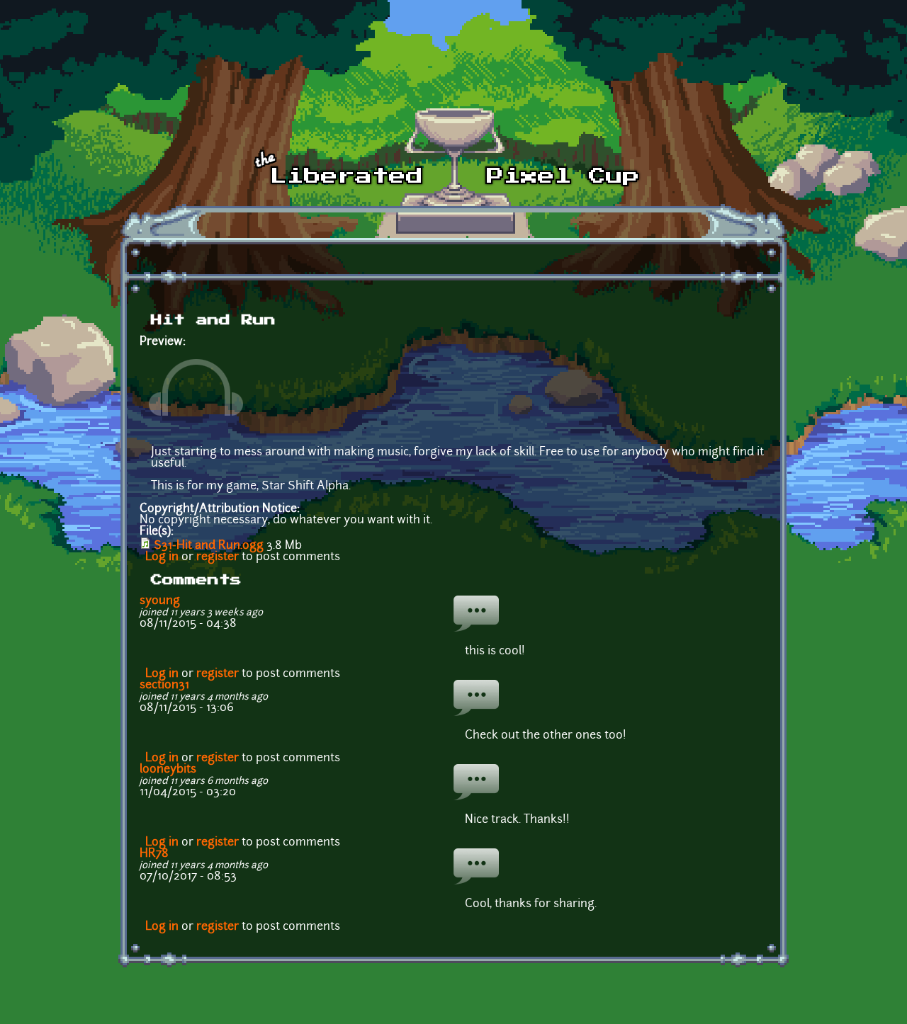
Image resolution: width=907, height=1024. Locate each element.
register (217, 557)
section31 (164, 685)
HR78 (154, 854)
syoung (160, 601)
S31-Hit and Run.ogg (209, 546)
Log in (162, 557)
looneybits (168, 769)
